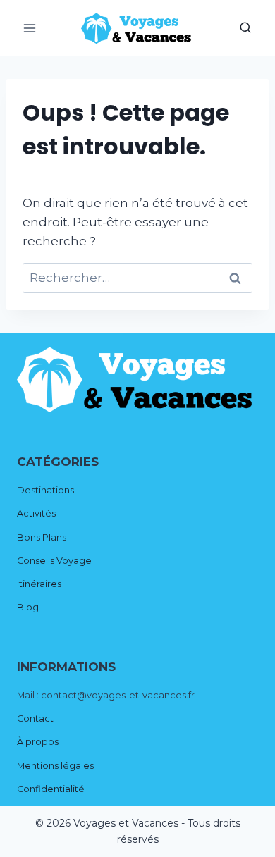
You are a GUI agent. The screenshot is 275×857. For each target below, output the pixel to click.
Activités (36, 513)
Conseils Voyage (54, 560)
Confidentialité (51, 789)
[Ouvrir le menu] (30, 28)
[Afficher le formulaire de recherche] (245, 28)
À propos (38, 741)
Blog (28, 607)
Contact (35, 718)
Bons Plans (41, 537)
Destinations (45, 490)
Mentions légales (55, 765)
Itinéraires (39, 584)
